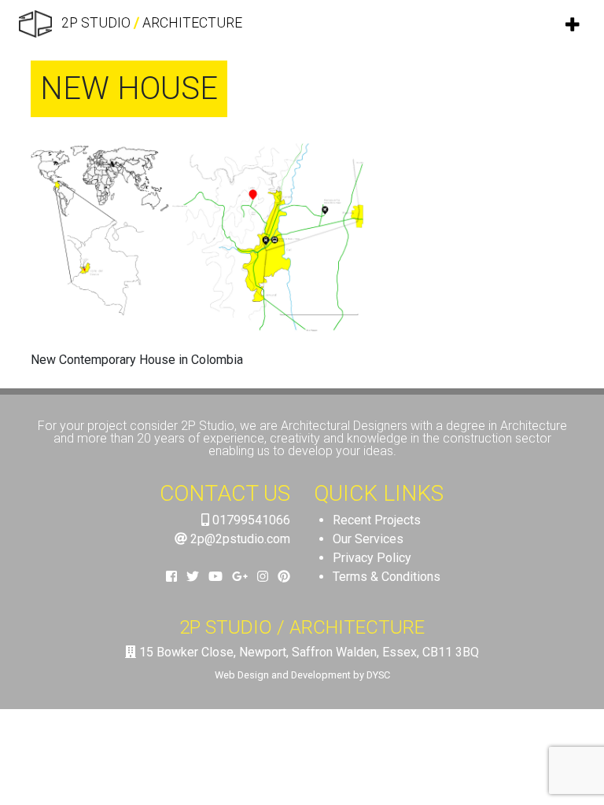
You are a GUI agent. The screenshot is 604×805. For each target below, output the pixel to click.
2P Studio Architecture (150, 23)
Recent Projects (377, 520)
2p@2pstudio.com (238, 538)
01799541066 (249, 520)
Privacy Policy (372, 557)
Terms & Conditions (386, 576)
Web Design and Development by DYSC (302, 675)
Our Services (368, 538)
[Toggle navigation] (573, 24)
